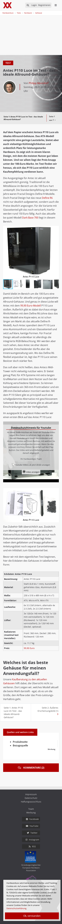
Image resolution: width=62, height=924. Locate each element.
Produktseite (20, 741)
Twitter (33, 832)
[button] (56, 228)
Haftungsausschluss (31, 801)
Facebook (34, 819)
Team (31, 808)
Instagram (34, 839)
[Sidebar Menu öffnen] (55, 5)
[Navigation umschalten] (2, 11)
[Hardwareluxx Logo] (7, 5)
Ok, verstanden (31, 915)
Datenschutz (31, 798)
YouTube (33, 825)
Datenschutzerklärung (16, 908)
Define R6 (47, 198)
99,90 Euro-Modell (30, 305)
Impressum (31, 794)
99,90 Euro (29, 648)
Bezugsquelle (20, 745)
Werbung (31, 812)
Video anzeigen (33, 472)
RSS (34, 846)
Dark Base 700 (30, 217)
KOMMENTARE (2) (33, 767)
